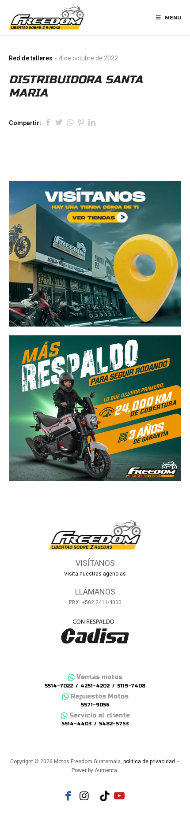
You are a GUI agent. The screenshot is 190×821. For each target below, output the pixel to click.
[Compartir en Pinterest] (80, 123)
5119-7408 (131, 686)
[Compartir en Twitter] (58, 123)
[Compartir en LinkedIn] (91, 123)
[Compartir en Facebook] (47, 123)
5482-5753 (114, 724)
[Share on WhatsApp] (69, 123)
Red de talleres (31, 58)
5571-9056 (95, 705)
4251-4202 (95, 686)
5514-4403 (76, 724)
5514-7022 (59, 686)
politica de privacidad (149, 761)
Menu (173, 18)
